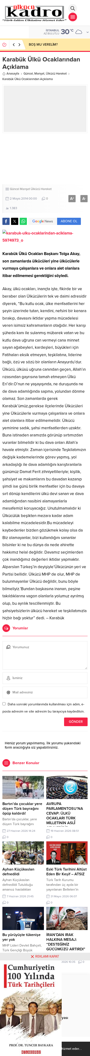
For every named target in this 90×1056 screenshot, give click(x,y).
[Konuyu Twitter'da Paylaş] (14, 221)
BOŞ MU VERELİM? (43, 45)
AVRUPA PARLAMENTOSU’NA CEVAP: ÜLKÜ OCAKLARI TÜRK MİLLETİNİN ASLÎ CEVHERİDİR (64, 815)
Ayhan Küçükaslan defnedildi (18, 871)
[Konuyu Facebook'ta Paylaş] (6, 221)
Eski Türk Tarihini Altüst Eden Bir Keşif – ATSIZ (66, 871)
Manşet (39, 74)
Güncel (28, 74)
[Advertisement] (45, 159)
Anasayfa (12, 74)
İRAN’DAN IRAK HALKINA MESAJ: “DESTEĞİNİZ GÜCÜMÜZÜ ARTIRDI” (65, 942)
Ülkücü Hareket (56, 74)
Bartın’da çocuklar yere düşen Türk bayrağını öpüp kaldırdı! (22, 808)
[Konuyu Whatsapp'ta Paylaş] (23, 221)
